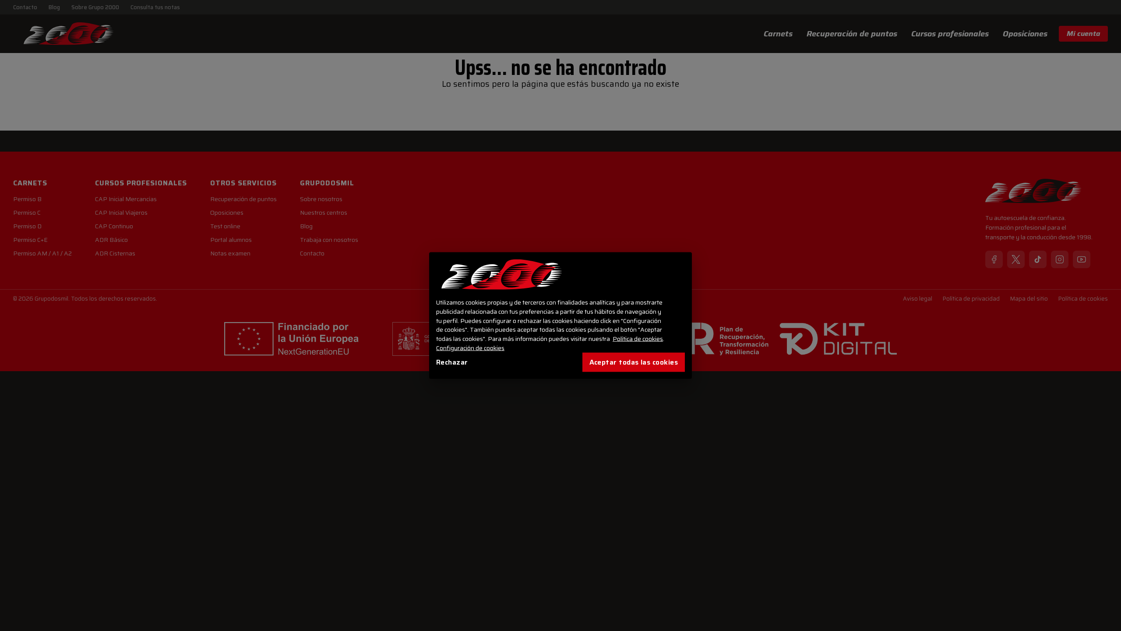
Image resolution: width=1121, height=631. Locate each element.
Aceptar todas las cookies (633, 361)
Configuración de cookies (470, 348)
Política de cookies (638, 339)
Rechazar (452, 361)
